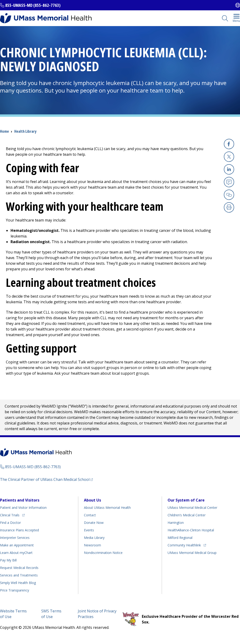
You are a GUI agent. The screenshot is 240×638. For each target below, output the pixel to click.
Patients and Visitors (19, 500)
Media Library (94, 537)
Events (89, 530)
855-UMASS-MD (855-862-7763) (32, 5)
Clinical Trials (12, 515)
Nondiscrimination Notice (103, 552)
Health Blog (18, 582)
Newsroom (92, 545)
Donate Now (94, 522)
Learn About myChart (16, 552)
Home (4, 131)
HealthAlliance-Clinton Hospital (191, 530)
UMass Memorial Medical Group (192, 552)
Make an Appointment (17, 545)
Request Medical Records (19, 567)
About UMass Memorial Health (107, 507)
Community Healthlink (184, 545)
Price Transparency (14, 590)
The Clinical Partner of (46, 479)
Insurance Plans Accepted (19, 530)
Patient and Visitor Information (23, 507)
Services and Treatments (19, 575)
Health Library (25, 131)
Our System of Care (186, 500)
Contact (90, 515)
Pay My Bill (8, 560)
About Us (92, 500)
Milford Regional (180, 537)
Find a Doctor (10, 522)
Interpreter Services (15, 537)
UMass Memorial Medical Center (192, 507)
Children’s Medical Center (187, 515)
